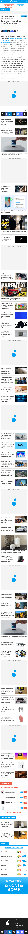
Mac (7, 847)
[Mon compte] (26, 1)
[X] (9, 885)
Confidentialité (18, 928)
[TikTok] (9, 889)
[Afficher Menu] (1, 1)
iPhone (10, 847)
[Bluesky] (15, 889)
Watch (17, 847)
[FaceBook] (18, 885)
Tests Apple (21, 5)
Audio (21, 847)
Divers (7, 12)
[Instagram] (12, 889)
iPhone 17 (4, 865)
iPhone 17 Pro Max (6, 856)
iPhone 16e (4, 874)
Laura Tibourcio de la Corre (8, 26)
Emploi (16, 923)
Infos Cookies (18, 930)
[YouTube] (21, 885)
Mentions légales (19, 925)
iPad (14, 847)
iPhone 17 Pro (5, 861)
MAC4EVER (14, 1)
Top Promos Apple (8, 5)
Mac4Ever (3, 12)
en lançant (11, 38)
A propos (17, 921)
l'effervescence (5, 42)
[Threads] (16, 885)
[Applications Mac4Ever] (6, 885)
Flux (3, 930)
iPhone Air (4, 870)
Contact (17, 919)
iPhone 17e (4, 852)
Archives (4, 928)
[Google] (12, 885)
